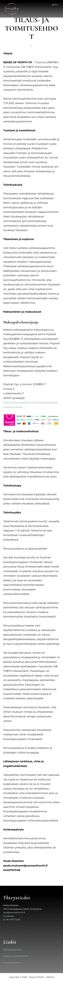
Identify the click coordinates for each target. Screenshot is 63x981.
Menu (55, 5)
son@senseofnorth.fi (14, 912)
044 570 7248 (13, 919)
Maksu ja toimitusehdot (16, 956)
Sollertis (50, 977)
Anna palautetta (12, 962)
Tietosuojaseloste (12, 949)
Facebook (8, 916)
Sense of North (36, 977)
